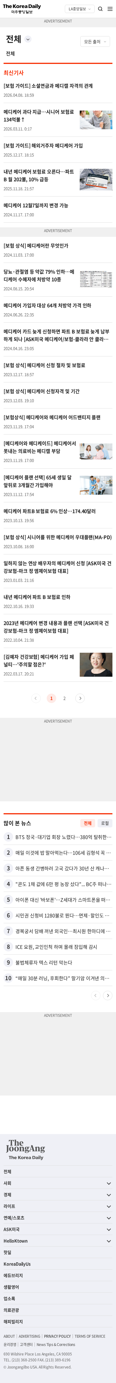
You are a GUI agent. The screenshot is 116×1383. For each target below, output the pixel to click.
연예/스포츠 (14, 1217)
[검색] (100, 8)
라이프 (9, 1206)
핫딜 (7, 1252)
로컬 (105, 823)
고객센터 (26, 1344)
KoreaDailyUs (17, 1264)
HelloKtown (16, 1241)
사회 (7, 1183)
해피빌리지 (13, 1321)
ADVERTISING (29, 1336)
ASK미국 (12, 1229)
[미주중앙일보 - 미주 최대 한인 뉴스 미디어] (22, 9)
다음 (80, 698)
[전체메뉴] (110, 8)
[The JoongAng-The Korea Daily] (25, 1149)
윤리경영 (10, 1344)
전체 (10, 53)
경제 (7, 1194)
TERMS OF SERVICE (90, 1336)
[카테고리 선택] (28, 39)
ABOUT (9, 1336)
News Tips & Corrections (56, 1344)
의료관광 (11, 1310)
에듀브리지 (13, 1275)
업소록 (9, 1298)
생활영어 (11, 1287)
